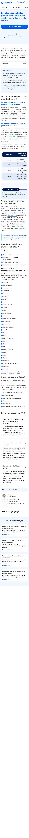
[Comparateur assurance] (6, 3)
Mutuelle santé (17, 7)
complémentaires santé (13, 134)
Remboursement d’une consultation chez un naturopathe (13, 557)
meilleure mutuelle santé (14, 193)
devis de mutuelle (12, 215)
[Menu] (27, 2)
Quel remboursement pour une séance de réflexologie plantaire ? (13, 541)
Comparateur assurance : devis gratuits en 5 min (6, 7)
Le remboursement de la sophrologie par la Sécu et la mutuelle (14, 527)
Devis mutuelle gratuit (14, 27)
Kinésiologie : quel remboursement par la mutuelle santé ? (13, 572)
